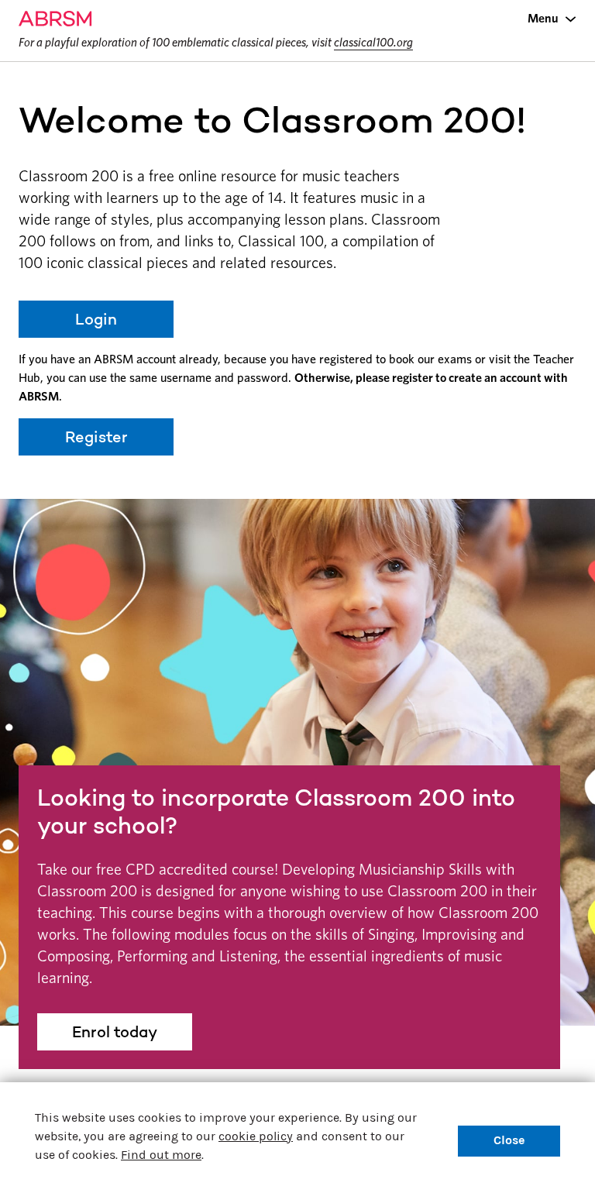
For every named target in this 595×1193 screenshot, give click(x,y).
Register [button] (96, 437)
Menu (543, 18)
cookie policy (255, 1136)
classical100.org (373, 42)
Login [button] (96, 319)
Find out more (161, 1154)
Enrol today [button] (114, 1032)
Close (509, 1140)
